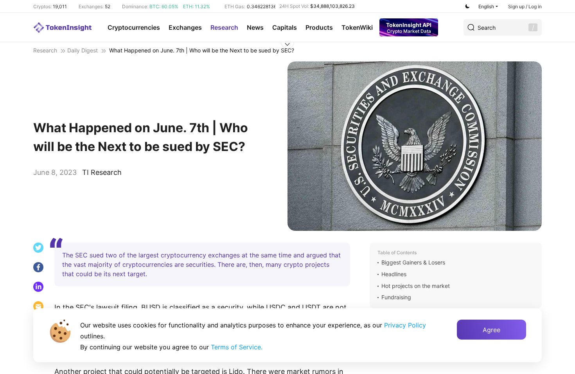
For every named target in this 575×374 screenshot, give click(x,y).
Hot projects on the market (415, 286)
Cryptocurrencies (134, 27)
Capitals (284, 27)
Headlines (393, 274)
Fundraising (396, 297)
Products (319, 27)
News (255, 27)
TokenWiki (357, 27)
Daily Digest (82, 50)
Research (224, 27)
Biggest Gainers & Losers (413, 262)
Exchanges (185, 27)
